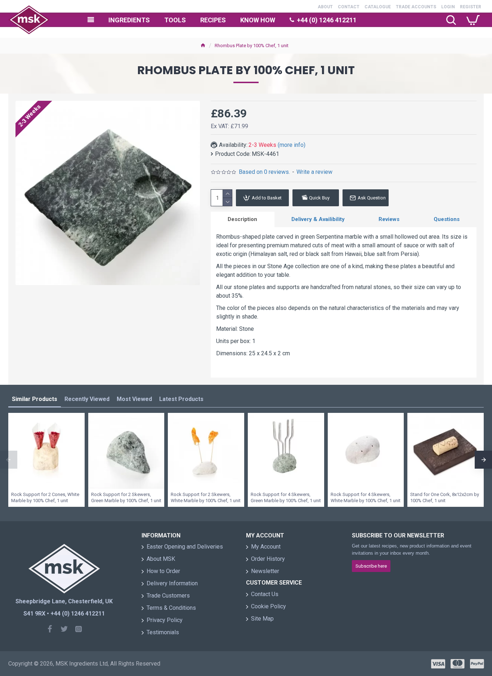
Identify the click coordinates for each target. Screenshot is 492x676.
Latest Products (181, 399)
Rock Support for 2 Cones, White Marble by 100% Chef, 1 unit (45, 497)
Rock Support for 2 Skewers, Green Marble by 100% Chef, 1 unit (126, 497)
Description (242, 219)
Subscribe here (371, 566)
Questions (447, 219)
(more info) (291, 144)
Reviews (389, 219)
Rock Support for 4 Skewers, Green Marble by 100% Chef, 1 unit (286, 497)
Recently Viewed (86, 399)
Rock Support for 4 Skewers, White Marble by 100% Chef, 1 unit (366, 497)
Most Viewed (134, 399)
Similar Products (34, 399)
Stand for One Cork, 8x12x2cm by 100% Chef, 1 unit (444, 497)
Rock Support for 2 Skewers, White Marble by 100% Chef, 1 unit (206, 497)
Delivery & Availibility (318, 219)
